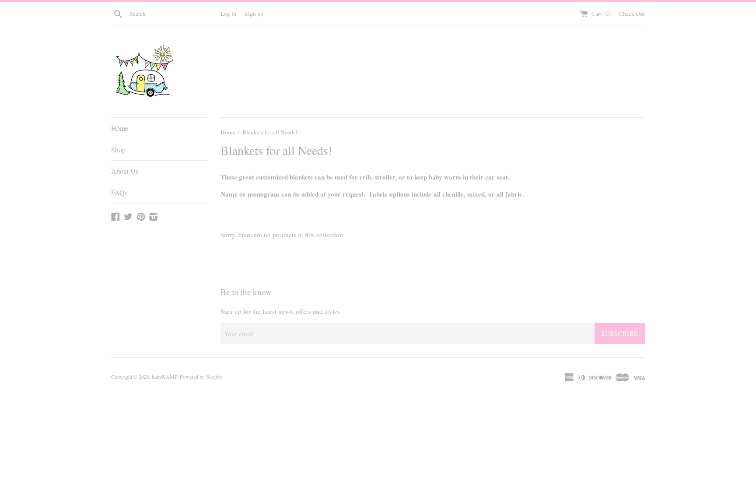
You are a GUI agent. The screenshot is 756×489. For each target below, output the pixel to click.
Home (119, 128)
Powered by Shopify (201, 376)
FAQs (119, 192)
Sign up (254, 14)
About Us (124, 171)
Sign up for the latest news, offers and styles (280, 311)
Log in (228, 14)
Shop (118, 149)
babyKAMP (164, 376)
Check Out (632, 14)
